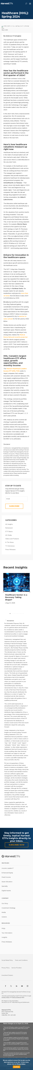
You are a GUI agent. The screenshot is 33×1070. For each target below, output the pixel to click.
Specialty (5, 886)
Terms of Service (16, 997)
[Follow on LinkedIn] (16, 986)
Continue (16, 1067)
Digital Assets (6, 890)
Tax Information (7, 933)
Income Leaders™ (8, 868)
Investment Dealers (7, 975)
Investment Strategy (8, 908)
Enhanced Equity (7, 873)
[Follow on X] (11, 986)
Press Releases (10, 550)
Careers (4, 917)
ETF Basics (9, 531)
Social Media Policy (7, 960)
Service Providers (17, 968)
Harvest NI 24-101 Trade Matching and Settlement (15, 1002)
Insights (4, 937)
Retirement (9, 528)
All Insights (9, 524)
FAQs (3, 928)
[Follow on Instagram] (27, 986)
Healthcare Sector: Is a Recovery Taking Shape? (16, 597)
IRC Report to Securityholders (10, 1001)
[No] (31, 1064)
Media (4, 912)
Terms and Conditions (21, 960)
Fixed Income (6, 877)
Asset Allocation (7, 882)
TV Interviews (10, 546)
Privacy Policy (6, 968)
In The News (9, 542)
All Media (8, 535)
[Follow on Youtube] (22, 986)
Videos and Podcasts (12, 539)
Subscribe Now (16, 845)
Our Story (5, 903)
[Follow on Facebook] (5, 986)
